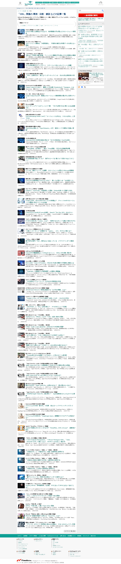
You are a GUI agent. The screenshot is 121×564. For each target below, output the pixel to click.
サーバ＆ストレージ (23, 544)
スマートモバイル (22, 545)
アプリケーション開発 (33, 25)
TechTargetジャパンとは (52, 535)
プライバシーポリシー (46, 562)
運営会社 (57, 562)
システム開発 (21, 553)
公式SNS (26, 562)
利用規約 (79, 535)
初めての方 (93, 535)
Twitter (85, 87)
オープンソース (49, 25)
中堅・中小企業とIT (40, 554)
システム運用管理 (22, 548)
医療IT (54, 553)
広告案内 (31, 562)
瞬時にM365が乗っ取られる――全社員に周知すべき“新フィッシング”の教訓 (96, 75)
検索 (103, 10)
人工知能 (23, 25)
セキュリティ (39, 540)
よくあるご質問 (42, 535)
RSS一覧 (72, 554)
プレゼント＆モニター (75, 556)
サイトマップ (86, 535)
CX (53, 544)
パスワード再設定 (33, 535)
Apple (41, 25)
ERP (54, 540)
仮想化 (20, 542)
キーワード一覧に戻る (70, 531)
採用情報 (62, 562)
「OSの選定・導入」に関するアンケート (88, 48)
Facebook (82, 87)
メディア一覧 (20, 562)
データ (56, 25)
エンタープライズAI (58, 547)
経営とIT (38, 553)
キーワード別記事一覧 (23, 11)
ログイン (20, 535)
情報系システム (56, 545)
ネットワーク (21, 547)
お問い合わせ (63, 535)
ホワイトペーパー (74, 553)
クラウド (20, 540)
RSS (79, 87)
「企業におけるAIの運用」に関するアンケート (89, 55)
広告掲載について (71, 535)
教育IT (54, 554)
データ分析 (55, 542)
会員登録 (25, 535)
